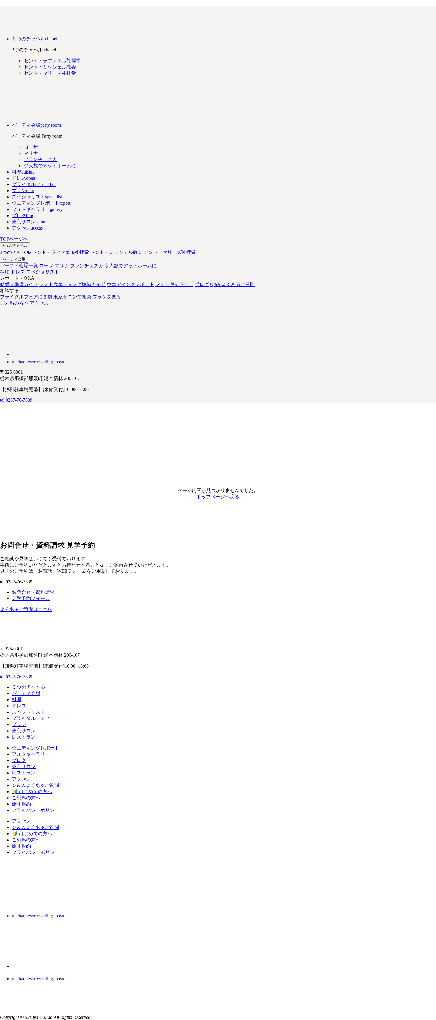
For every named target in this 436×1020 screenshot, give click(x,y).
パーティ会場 (14, 259)
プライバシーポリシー (35, 810)
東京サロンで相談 (72, 296)
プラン (19, 724)
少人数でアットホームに (130, 265)
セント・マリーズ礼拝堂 (170, 252)
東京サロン (24, 730)
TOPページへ (14, 238)
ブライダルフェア (31, 718)
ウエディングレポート (130, 284)
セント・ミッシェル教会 (116, 252)
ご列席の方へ (14, 302)
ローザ (46, 265)
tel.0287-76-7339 (16, 399)
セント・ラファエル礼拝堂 (60, 252)
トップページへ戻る (218, 496)
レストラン (24, 736)
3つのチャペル (15, 246)
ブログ (202, 284)
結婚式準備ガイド (19, 284)
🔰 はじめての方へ (32, 791)
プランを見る (107, 296)
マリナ (62, 265)
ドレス (18, 271)
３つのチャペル (28, 687)
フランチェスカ (86, 265)
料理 (4, 271)
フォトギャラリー (174, 284)
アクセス (39, 302)
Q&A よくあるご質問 (232, 284)
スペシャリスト (42, 271)
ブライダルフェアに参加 (26, 296)
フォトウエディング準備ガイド (72, 284)
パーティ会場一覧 (19, 265)
